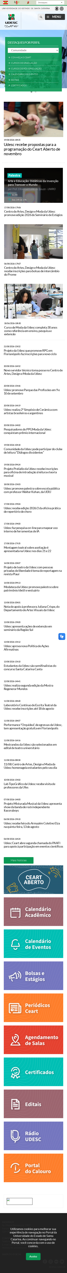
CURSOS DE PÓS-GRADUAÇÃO (26, 68)
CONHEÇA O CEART (21, 57)
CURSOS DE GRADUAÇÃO (24, 63)
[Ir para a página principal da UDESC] (26, 8)
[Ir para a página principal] (11, 26)
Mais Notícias (19, 860)
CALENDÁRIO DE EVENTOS (24, 74)
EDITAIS (15, 80)
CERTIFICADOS (19, 85)
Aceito (33, 1256)
